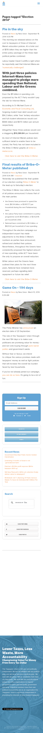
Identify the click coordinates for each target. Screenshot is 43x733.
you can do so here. (11, 375)
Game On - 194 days (17, 287)
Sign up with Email (23, 524)
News (13, 34)
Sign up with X (22, 534)
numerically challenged (13, 67)
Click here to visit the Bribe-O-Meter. (21, 156)
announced (28, 328)
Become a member (21, 434)
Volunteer (21, 429)
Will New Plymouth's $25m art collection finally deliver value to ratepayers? (21, 473)
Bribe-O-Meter (29, 182)
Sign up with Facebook (23, 529)
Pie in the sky (12, 29)
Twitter (29, 415)
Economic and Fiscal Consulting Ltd (18, 109)
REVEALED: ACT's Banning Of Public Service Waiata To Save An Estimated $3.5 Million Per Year (21, 480)
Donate (21, 440)
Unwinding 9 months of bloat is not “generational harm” (17, 462)
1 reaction (18, 176)
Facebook (18, 415)
